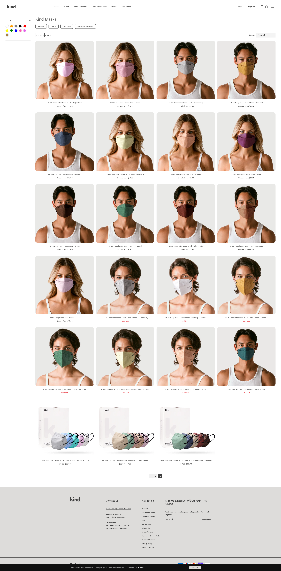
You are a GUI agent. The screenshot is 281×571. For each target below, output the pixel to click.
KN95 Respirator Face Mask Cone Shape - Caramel (246, 318)
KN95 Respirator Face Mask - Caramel (246, 103)
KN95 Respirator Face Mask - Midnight (64, 174)
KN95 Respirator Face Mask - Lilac (64, 318)
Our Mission (146, 524)
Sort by (252, 35)
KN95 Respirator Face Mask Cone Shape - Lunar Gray (125, 318)
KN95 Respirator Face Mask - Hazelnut (246, 246)
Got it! (195, 567)
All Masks (41, 26)
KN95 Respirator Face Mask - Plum (246, 174)
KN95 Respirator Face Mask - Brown (64, 246)
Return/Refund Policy (150, 532)
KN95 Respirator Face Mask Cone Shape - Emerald (64, 389)
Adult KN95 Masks (149, 512)
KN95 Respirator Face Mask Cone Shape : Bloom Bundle (65, 460)
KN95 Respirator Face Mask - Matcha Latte (125, 174)
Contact (145, 509)
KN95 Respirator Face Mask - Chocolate (185, 246)
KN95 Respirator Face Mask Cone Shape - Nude (185, 389)
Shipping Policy (148, 547)
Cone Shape (67, 26)
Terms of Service (148, 540)
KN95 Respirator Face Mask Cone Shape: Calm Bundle (125, 460)
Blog (143, 520)
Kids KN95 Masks (148, 516)
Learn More (139, 567)
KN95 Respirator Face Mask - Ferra (125, 103)
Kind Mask (144, 564)
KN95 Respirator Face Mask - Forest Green (246, 389)
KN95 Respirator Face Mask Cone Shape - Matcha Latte (125, 389)
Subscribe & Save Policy (151, 536)
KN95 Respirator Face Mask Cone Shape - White (185, 318)
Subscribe (206, 519)
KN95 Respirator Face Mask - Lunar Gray (185, 103)
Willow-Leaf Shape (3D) (85, 26)
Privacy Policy (147, 543)
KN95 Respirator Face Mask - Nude (186, 174)
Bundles (53, 26)
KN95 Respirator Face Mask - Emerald (125, 246)
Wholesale (146, 528)
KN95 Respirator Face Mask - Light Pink (65, 103)
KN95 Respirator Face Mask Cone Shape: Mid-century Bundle (186, 460)
